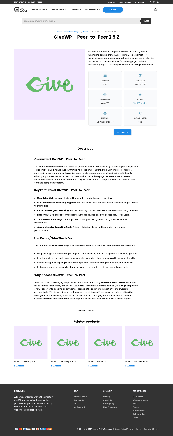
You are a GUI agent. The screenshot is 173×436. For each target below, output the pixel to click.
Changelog (108, 403)
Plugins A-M (38, 9)
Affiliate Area (80, 396)
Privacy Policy (119, 429)
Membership (139, 410)
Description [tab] (86, 149)
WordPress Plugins (72, 32)
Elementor (138, 396)
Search (145, 21)
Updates (111, 2)
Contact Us (79, 400)
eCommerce (91, 9)
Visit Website (140, 103)
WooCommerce (140, 400)
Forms (136, 407)
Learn (135, 417)
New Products (125, 2)
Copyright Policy (151, 429)
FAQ (75, 403)
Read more (19, 366)
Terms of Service (134, 429)
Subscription (139, 414)
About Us (107, 400)
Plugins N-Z (57, 9)
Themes (74, 9)
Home (59, 32)
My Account (140, 2)
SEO (135, 403)
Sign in (124, 132)
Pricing (113, 9)
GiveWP (86, 32)
